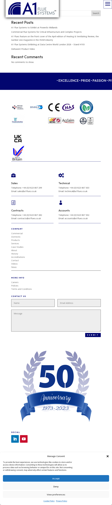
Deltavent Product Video (23, 49)
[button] (107, 456)
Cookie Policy (49, 501)
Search (96, 13)
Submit (93, 335)
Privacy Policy (61, 501)
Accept (56, 478)
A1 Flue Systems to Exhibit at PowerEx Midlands (34, 27)
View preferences (56, 494)
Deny (56, 486)
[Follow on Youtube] (24, 439)
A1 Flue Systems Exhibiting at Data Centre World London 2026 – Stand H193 (48, 44)
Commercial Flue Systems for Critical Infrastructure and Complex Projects (46, 31)
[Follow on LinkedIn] (15, 439)
